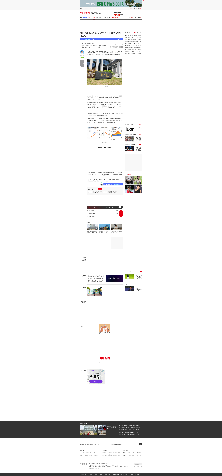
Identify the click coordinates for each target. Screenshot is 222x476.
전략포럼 (129, 452)
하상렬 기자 (82, 55)
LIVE (81, 8)
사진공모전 (139, 452)
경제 (91, 17)
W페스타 (133, 452)
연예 (140, 32)
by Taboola (84, 260)
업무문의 (96, 474)
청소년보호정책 (107, 474)
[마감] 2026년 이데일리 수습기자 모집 (91, 444)
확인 (140, 444)
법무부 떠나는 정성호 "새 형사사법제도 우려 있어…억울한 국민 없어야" (132, 430)
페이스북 (81, 61)
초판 (138, 8)
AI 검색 (85, 17)
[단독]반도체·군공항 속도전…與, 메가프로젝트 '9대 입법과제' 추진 (131, 434)
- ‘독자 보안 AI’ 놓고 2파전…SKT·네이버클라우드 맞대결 (89, 455)
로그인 (141, 8)
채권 (100, 17)
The (140, 17)
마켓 (136, 17)
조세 (105, 17)
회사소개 (82, 474)
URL (83, 66)
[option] (101, 8)
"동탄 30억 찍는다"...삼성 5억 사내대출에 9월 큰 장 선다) (96, 280)
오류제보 (126, 474)
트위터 (83, 61)
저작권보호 (122, 474)
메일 (81, 64)
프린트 (83, 64)
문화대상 (124, 452)
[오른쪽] (101, 287)
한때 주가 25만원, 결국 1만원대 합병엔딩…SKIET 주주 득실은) (97, 278)
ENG (131, 8)
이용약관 (100, 474)
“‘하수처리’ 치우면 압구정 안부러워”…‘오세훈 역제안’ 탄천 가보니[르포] (132, 425)
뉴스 (134, 32)
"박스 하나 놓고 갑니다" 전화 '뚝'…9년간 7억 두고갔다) (96, 281)
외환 (102, 17)
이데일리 (90, 13)
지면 (136, 8)
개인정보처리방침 (137, 474)
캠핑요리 (124, 455)
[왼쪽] (100, 287)
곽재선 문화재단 (138, 455)
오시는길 (91, 474)
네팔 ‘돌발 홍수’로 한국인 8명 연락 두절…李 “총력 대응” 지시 (130, 429)
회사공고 (86, 474)
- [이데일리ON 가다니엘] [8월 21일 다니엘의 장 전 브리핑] (110, 455)
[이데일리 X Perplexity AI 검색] (101, 39)
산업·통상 (109, 17)
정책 (94, 17)
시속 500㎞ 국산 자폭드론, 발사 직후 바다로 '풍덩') (95, 275)
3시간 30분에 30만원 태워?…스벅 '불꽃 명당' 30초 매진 (129, 427)
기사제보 (131, 474)
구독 (134, 8)
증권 (137, 32)
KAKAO (81, 66)
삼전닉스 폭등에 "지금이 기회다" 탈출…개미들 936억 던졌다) (97, 276)
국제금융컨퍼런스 (131, 455)
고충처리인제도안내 (115, 474)
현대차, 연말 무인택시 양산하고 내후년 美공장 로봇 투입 (129, 432)
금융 (97, 17)
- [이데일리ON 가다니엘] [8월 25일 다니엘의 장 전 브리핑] (110, 452)
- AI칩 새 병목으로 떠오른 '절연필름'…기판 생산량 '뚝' (88, 452)
